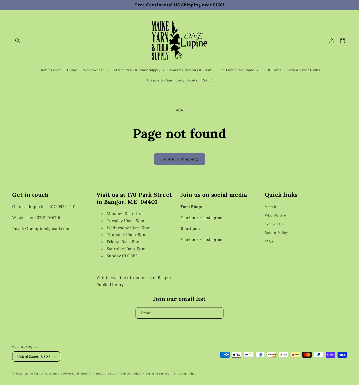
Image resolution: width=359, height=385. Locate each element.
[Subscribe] (217, 313)
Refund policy (106, 373)
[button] (17, 40)
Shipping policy (185, 373)
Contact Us (274, 224)
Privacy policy (131, 373)
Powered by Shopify (77, 373)
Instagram (212, 217)
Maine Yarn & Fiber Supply (43, 373)
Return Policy (276, 232)
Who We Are (275, 215)
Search (270, 207)
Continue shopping (179, 159)
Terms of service (157, 373)
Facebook (189, 217)
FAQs (269, 241)
